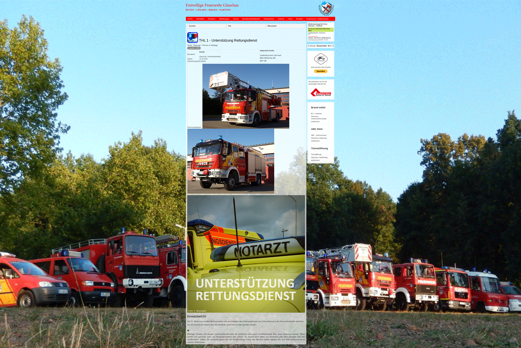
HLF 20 (263, 61)
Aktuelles (200, 19)
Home (190, 19)
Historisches (269, 19)
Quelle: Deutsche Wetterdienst (319, 38)
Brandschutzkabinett (251, 19)
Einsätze (211, 19)
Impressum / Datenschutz (317, 19)
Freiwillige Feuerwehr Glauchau (212, 5)
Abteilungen (224, 19)
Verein (236, 19)
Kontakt (299, 19)
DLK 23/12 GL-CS (267, 58)
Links (290, 19)
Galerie (281, 19)
